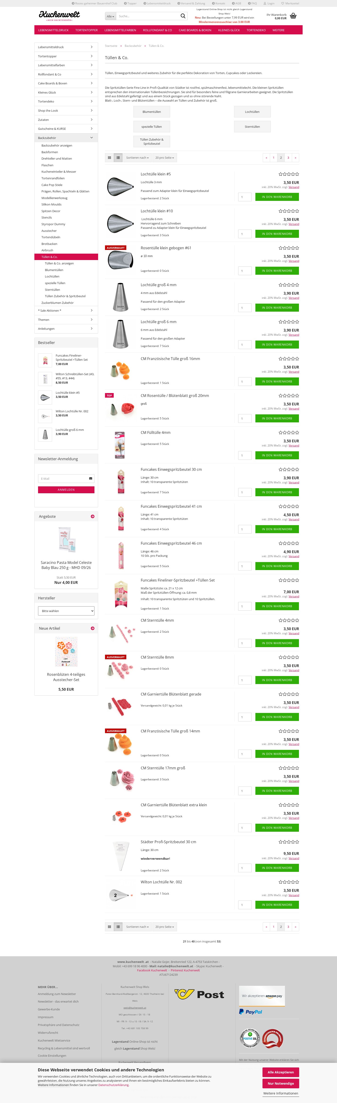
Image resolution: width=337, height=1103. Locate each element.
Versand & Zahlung (192, 3)
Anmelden (66, 490)
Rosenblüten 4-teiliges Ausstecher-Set (66, 677)
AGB (238, 3)
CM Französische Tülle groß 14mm (170, 731)
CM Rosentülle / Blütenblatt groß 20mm (175, 395)
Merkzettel (291, 3)
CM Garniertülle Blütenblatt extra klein (174, 804)
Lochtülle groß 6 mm (159, 321)
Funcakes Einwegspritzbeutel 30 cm (171, 469)
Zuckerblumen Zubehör (57, 303)
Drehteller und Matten (56, 158)
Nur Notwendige (281, 1083)
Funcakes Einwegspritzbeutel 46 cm (171, 543)
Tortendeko (256, 30)
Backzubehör (47, 138)
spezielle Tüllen (55, 283)
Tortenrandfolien (53, 178)
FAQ (254, 3)
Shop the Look (48, 110)
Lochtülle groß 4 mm (159, 284)
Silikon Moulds (51, 204)
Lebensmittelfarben (120, 30)
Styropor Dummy (53, 224)
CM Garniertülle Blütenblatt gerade (171, 694)
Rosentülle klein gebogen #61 (166, 247)
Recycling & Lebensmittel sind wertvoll (64, 1048)
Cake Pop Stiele (51, 185)
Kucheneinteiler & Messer (58, 171)
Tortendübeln (50, 237)
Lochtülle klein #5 (156, 174)
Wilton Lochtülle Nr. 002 (161, 881)
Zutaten (43, 120)
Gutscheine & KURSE (52, 129)
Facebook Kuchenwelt (152, 970)
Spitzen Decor (50, 211)
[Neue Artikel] (92, 628)
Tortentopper (86, 30)
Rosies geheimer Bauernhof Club (96, 3)
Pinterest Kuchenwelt (185, 970)
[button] (109, 157)
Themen (43, 320)
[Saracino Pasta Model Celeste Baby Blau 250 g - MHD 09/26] (66, 539)
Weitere (279, 30)
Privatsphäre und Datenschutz (58, 1025)
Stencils (46, 217)
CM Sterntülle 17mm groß (163, 767)
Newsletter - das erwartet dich (58, 1001)
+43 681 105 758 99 (137, 1028)
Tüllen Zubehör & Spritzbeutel (65, 296)
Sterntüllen (52, 290)
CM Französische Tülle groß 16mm (170, 358)
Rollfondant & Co (157, 30)
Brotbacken (49, 244)
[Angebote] (92, 516)
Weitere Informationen (280, 1093)
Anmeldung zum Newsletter (57, 994)
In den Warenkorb (277, 197)
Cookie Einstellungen (52, 1055)
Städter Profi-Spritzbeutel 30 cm (168, 841)
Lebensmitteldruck (158, 3)
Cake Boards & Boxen (195, 30)
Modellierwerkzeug (54, 198)
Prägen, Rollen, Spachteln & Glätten (65, 191)
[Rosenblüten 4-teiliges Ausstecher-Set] (66, 652)
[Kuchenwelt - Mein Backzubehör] (68, 16)
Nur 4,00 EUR (66, 580)
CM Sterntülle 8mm (157, 657)
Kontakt (220, 3)
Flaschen (47, 165)
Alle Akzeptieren (281, 1072)
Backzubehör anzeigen (56, 145)
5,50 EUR (66, 689)
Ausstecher (49, 231)
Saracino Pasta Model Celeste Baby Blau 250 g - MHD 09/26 (66, 565)
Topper (132, 3)
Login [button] (270, 3)
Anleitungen (46, 329)
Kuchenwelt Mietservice (54, 1040)
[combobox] (137, 157)
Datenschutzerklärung (113, 1085)
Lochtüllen (52, 276)
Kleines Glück (229, 30)
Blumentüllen (54, 270)
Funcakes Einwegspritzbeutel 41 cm (171, 506)
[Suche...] (183, 16)
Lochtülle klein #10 (157, 210)
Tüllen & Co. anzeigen (59, 263)
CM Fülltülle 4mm (156, 432)
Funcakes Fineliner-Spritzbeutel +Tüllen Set (178, 580)
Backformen (49, 152)
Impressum (45, 1017)
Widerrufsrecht (48, 1033)
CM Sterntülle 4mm (157, 620)
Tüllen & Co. (49, 257)
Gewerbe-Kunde (49, 1009)
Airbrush (47, 250)
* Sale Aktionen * (49, 310)
